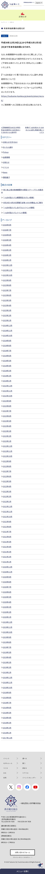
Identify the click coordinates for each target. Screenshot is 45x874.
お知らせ (6, 162)
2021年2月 (7, 556)
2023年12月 (7, 385)
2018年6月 (7, 707)
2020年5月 (7, 597)
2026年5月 (7, 240)
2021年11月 (7, 511)
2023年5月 (7, 421)
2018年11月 (7, 682)
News (5, 172)
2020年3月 (7, 607)
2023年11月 (7, 391)
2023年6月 (7, 416)
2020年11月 (7, 572)
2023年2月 (7, 436)
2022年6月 (7, 476)
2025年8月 (7, 285)
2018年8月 (7, 697)
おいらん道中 (8, 147)
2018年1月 (7, 732)
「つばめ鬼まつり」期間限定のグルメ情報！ (18, 197)
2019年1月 (7, 672)
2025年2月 (7, 315)
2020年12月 (7, 567)
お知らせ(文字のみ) (10, 142)
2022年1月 (7, 501)
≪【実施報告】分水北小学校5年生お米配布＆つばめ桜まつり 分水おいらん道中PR (10, 129)
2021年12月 (7, 506)
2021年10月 (7, 516)
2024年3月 (7, 370)
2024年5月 (7, 360)
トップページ (4, 22)
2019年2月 (7, 667)
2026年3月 (7, 250)
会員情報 (6, 157)
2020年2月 (7, 612)
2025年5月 (7, 300)
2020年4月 (7, 602)
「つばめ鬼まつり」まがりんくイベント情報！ (19, 207)
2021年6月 (7, 536)
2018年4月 (7, 717)
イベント (6, 167)
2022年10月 (7, 456)
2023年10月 (7, 396)
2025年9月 (7, 280)
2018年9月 (7, 692)
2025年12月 (7, 265)
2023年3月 (7, 431)
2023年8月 (7, 406)
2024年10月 (7, 335)
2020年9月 (7, 577)
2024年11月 (7, 330)
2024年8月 (7, 345)
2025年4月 (7, 305)
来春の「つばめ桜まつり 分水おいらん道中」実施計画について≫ (34, 129)
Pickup (6, 152)
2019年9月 (7, 637)
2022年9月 (7, 461)
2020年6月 (7, 592)
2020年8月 (7, 582)
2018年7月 (7, 702)
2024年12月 (7, 325)
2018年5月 (7, 712)
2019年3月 (7, 662)
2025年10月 (7, 275)
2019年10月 (7, 632)
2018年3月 (7, 722)
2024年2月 (7, 375)
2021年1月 (7, 562)
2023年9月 (7, 401)
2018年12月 (7, 677)
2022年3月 (7, 491)
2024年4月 (7, 365)
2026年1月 (7, 260)
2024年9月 (7, 340)
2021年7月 (7, 531)
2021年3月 (7, 551)
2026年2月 (7, 255)
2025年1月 (7, 320)
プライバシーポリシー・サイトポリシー (21, 857)
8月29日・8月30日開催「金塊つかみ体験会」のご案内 (23, 202)
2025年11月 (7, 270)
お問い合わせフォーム (22, 852)
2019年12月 (7, 622)
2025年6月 (7, 295)
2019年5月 (7, 652)
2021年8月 (7, 526)
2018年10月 (7, 687)
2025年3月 (7, 310)
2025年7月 (7, 290)
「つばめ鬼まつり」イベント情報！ (15, 212)
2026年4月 (7, 245)
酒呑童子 (6, 177)
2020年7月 (7, 587)
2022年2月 (7, 496)
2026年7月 (7, 230)
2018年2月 (7, 727)
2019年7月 (7, 647)
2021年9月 (7, 521)
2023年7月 (7, 411)
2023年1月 (7, 441)
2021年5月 (7, 541)
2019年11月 (7, 627)
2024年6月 (7, 355)
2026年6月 (7, 235)
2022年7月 (7, 471)
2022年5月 (7, 481)
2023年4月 (7, 426)
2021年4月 (7, 546)
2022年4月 (7, 486)
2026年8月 (7, 225)
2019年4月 (7, 657)
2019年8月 (7, 642)
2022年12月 (7, 446)
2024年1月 (7, 381)
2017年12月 (7, 738)
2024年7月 (7, 350)
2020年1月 (7, 617)
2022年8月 (7, 466)
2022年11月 (7, 451)
